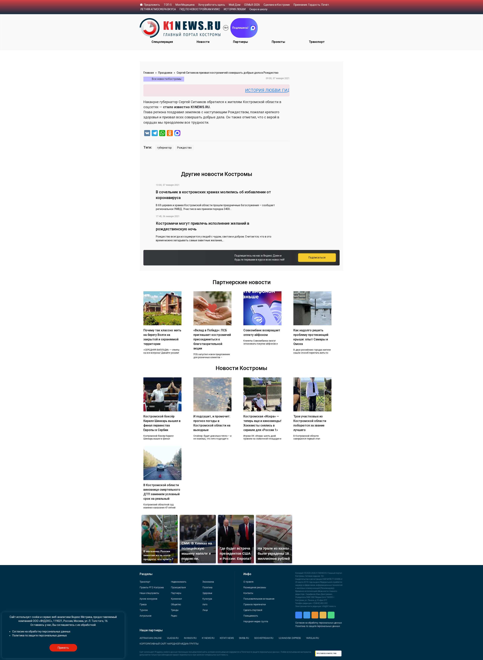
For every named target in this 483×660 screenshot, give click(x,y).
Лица (205, 610)
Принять (63, 647)
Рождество (184, 147)
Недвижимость (178, 582)
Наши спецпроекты (149, 593)
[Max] (177, 133)
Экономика (208, 582)
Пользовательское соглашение (258, 599)
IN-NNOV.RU (190, 638)
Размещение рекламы (254, 587)
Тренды (174, 610)
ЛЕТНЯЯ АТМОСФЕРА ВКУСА (158, 9)
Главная (148, 72)
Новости (203, 42)
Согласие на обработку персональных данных (318, 622)
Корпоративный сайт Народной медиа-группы (169, 643)
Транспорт (317, 42)
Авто (204, 604)
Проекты (278, 42)
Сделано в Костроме (277, 4)
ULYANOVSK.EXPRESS (290, 638)
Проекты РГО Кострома (152, 587)
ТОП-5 (168, 4)
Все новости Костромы (166, 78)
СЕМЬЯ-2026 (252, 4)
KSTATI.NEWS (227, 638)
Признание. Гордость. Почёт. (312, 4)
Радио (174, 616)
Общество (176, 604)
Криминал (176, 599)
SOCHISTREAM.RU (263, 638)
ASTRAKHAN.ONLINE (151, 638)
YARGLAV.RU (312, 638)
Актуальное (145, 616)
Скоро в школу (258, 9)
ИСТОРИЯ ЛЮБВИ (235, 9)
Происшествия (178, 587)
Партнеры (240, 42)
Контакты (248, 593)
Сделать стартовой (252, 610)
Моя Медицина (185, 4)
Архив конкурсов (148, 599)
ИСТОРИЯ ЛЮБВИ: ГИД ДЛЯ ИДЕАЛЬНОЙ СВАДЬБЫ (271, 90)
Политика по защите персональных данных (317, 626)
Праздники (165, 72)
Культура (207, 599)
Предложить (152, 4)
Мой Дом (234, 4)
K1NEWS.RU (208, 638)
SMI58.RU (244, 638)
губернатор (164, 147)
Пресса (143, 604)
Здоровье (207, 593)
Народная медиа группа (255, 621)
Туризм (144, 610)
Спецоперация (162, 42)
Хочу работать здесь (211, 4)
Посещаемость (250, 616)
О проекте (248, 582)
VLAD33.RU (173, 638)
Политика (207, 587)
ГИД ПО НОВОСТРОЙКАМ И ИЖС (200, 9)
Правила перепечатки (254, 604)
